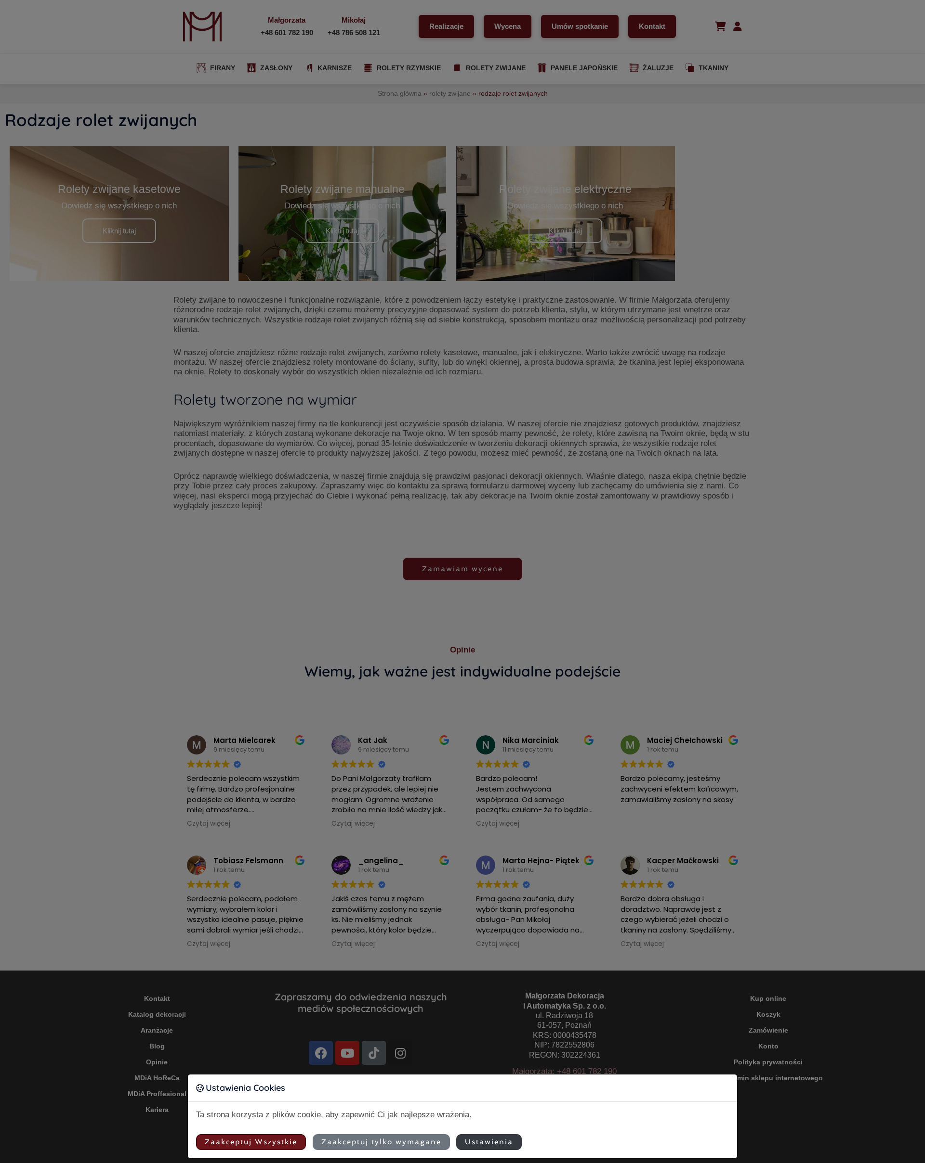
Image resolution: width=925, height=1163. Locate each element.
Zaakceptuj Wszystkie (251, 1141)
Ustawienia (489, 1141)
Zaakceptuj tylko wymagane (381, 1141)
